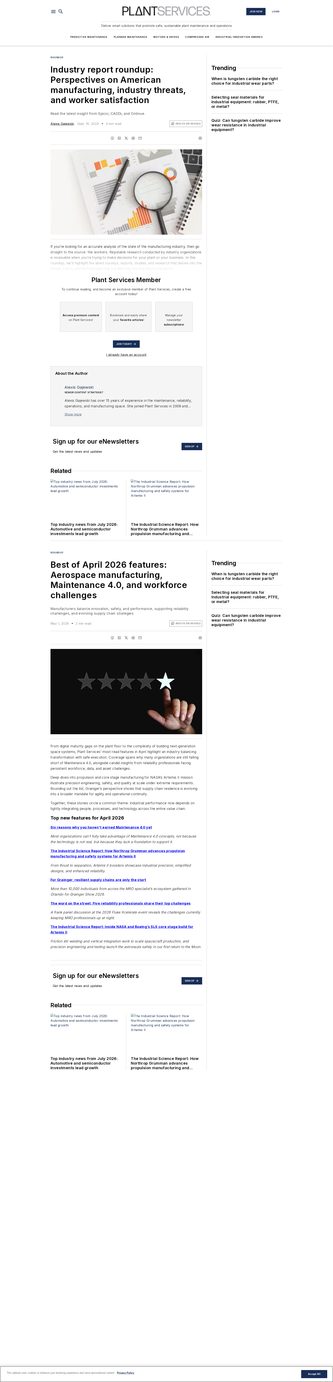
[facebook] (112, 138)
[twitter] (126, 138)
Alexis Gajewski (62, 124)
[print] (200, 138)
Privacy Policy (125, 1372)
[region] (166, 1374)
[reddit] (133, 138)
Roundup (56, 57)
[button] (53, 11)
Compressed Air (197, 37)
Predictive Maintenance (88, 37)
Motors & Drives (166, 37)
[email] (140, 138)
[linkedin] (119, 138)
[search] (61, 11)
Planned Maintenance (130, 37)
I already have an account (126, 355)
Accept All (314, 1374)
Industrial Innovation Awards (239, 37)
